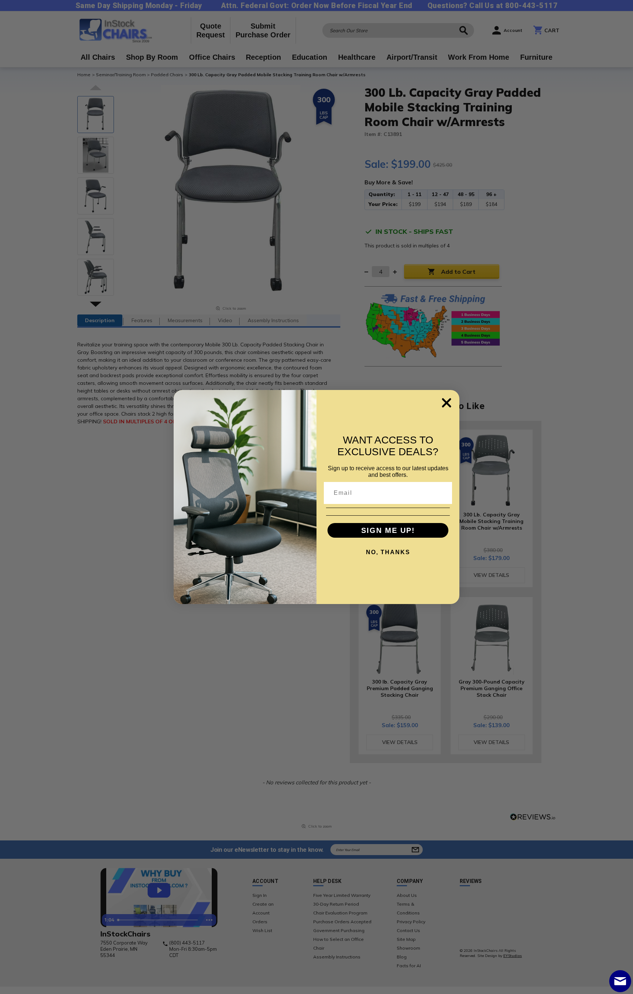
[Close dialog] (446, 403)
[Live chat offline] (620, 981)
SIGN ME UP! (388, 530)
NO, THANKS (388, 552)
